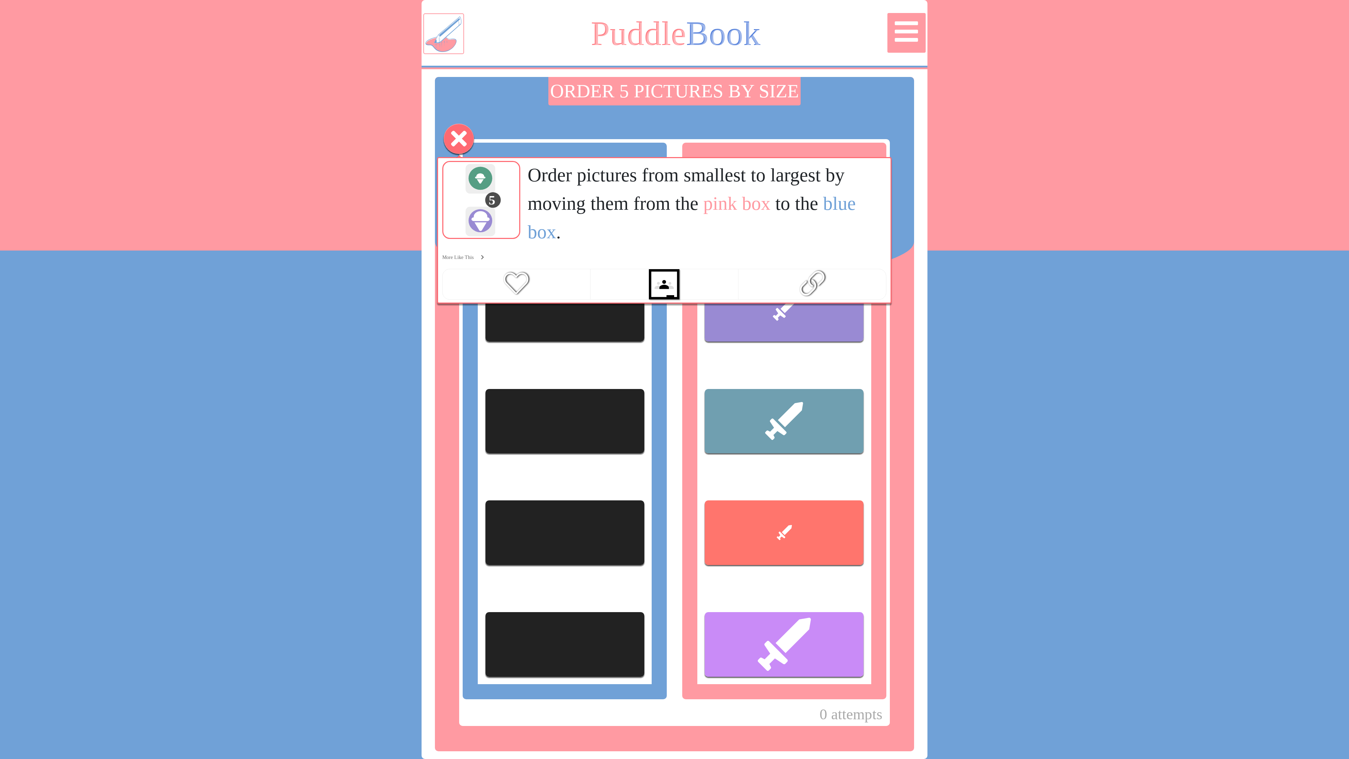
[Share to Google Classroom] (664, 284)
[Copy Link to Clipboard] (812, 284)
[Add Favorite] (516, 284)
